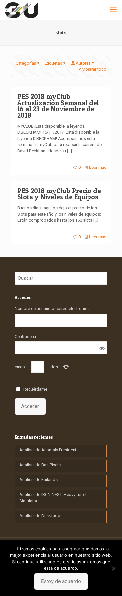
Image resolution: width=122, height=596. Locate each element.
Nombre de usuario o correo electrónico (52, 308)
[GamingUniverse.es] (21, 10)
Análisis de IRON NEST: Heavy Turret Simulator (53, 497)
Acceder (30, 406)
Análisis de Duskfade (40, 515)
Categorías (26, 63)
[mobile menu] (113, 9)
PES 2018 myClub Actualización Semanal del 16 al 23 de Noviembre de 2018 (58, 106)
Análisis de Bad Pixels (40, 464)
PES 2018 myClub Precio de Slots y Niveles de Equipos (59, 194)
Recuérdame (35, 389)
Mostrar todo (94, 69)
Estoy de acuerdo (61, 581)
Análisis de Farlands (39, 479)
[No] (114, 568)
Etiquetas (53, 63)
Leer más (97, 167)
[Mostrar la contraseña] (101, 348)
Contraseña (25, 336)
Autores (83, 63)
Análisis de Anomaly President (48, 449)
